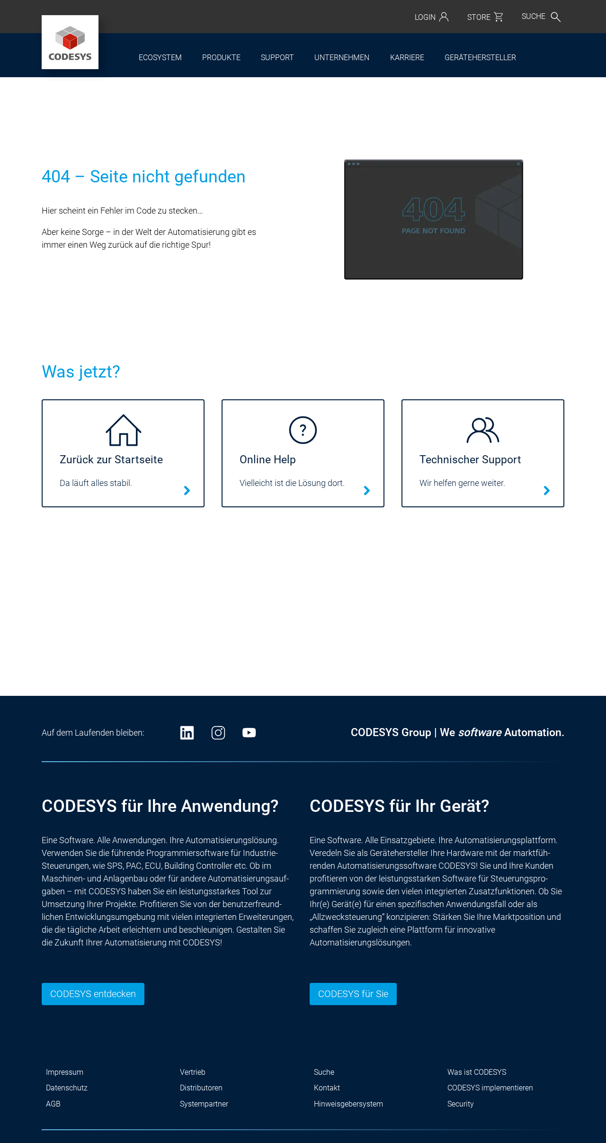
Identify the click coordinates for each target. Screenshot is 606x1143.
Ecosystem (160, 57)
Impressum (64, 1072)
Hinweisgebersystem (348, 1103)
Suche (324, 1072)
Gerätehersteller (480, 57)
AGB (53, 1103)
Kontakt (327, 1087)
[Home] (70, 42)
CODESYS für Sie (353, 993)
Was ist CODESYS (476, 1072)
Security (460, 1103)
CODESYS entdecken (93, 993)
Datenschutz (67, 1087)
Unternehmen (341, 57)
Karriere (407, 57)
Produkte (221, 57)
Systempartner (204, 1103)
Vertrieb (192, 1072)
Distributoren (201, 1087)
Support (277, 57)
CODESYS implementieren (490, 1087)
